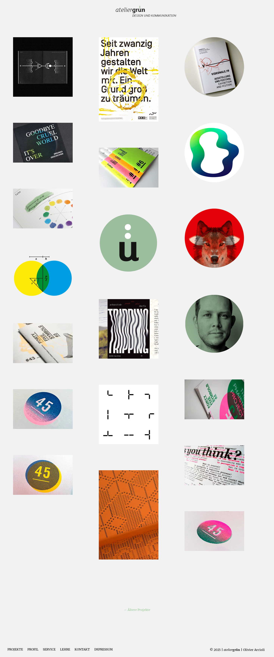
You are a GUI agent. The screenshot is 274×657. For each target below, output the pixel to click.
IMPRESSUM (103, 649)
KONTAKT (82, 649)
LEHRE (65, 649)
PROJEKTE (15, 649)
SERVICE (49, 649)
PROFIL (32, 649)
